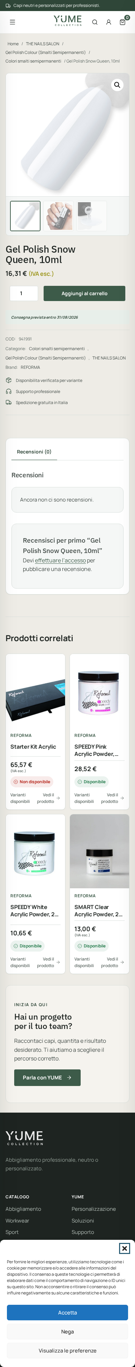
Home (13, 44)
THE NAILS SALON (42, 44)
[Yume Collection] (68, 21)
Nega (67, 1331)
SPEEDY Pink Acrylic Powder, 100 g (94, 750)
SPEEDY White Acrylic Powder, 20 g (34, 910)
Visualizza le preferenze (68, 1350)
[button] (124, 1248)
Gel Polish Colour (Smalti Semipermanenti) (46, 52)
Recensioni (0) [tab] (34, 451)
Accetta (67, 1312)
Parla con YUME (42, 1077)
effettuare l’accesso (60, 560)
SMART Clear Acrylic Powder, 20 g (98, 910)
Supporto (83, 1232)
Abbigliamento (23, 1208)
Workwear (17, 1220)
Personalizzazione (94, 1208)
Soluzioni (83, 1220)
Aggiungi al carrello (85, 293)
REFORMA (30, 367)
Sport (12, 1232)
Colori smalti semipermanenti (33, 61)
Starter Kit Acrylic (33, 746)
